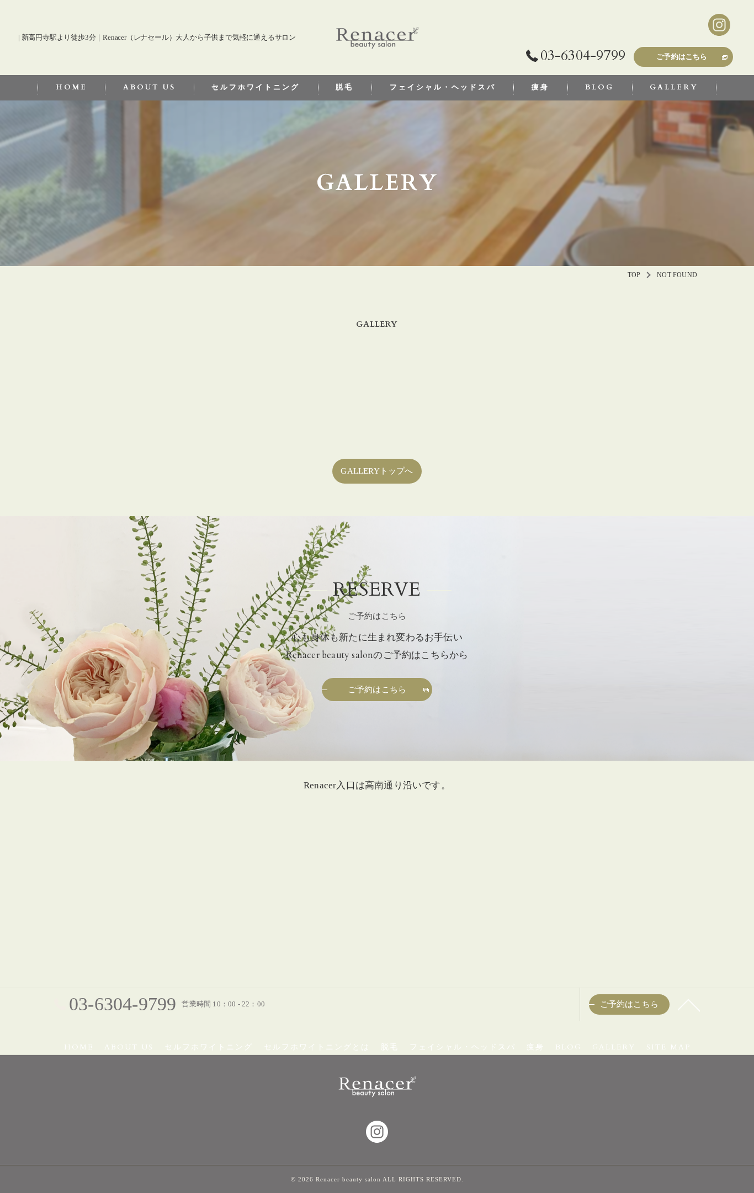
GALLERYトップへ (377, 470)
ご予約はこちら (681, 57)
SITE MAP (668, 1047)
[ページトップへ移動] (689, 1004)
